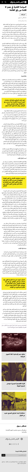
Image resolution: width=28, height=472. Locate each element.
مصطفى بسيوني (22, 18)
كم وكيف (23, 15)
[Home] (18, 2)
